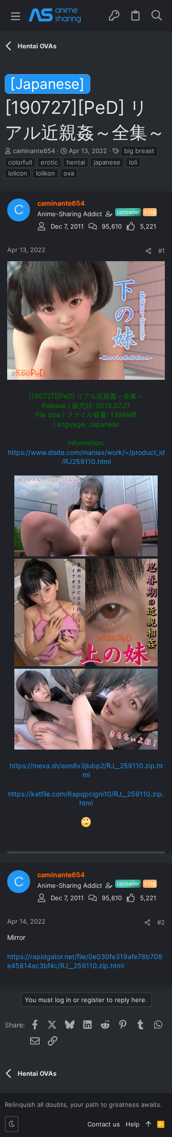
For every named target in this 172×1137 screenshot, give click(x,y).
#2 (161, 922)
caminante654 (34, 151)
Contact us (103, 1124)
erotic (49, 162)
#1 (161, 250)
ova (69, 173)
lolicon (17, 173)
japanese (107, 162)
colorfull (20, 162)
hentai (75, 162)
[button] (15, 15)
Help (133, 1124)
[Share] (148, 250)
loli (133, 162)
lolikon (45, 173)
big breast (139, 151)
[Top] (148, 1124)
